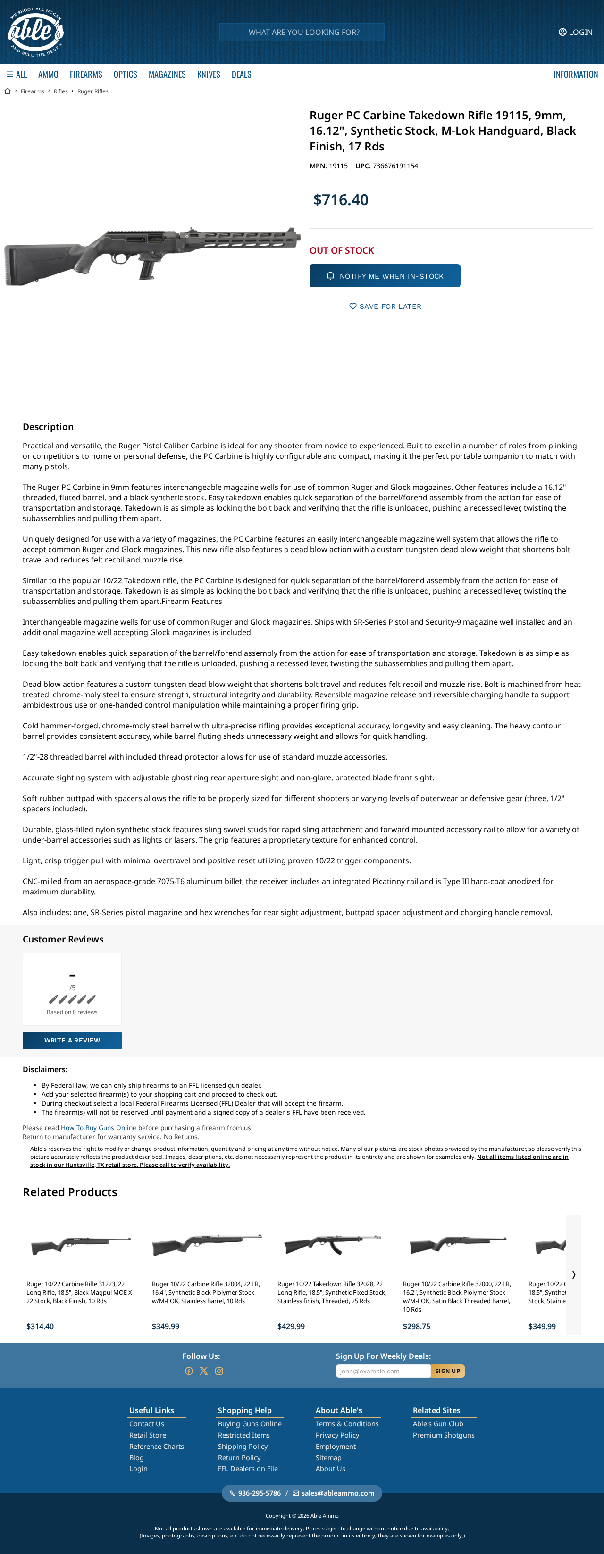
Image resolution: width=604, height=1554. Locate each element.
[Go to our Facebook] (188, 1371)
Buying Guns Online (250, 1423)
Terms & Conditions (347, 1423)
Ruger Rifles (93, 91)
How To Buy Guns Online (98, 1127)
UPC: (364, 165)
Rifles (61, 91)
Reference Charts (156, 1446)
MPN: (319, 165)
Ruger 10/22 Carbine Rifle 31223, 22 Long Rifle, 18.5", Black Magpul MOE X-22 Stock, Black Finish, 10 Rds (80, 1292)
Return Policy (239, 1457)
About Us (330, 1468)
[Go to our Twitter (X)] (203, 1371)
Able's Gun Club (438, 1423)
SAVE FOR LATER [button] (390, 306)
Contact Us (146, 1423)
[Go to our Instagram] (219, 1371)
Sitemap (329, 1457)
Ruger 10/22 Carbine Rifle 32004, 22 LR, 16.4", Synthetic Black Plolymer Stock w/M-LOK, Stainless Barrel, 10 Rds (206, 1292)
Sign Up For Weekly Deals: (383, 1356)
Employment (336, 1446)
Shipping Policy (243, 1446)
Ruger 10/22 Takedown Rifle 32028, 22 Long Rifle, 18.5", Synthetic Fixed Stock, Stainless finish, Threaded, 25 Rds (331, 1292)
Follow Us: (201, 1356)
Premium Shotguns (444, 1434)
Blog (136, 1457)
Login (138, 1468)
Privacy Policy (337, 1434)
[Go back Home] (7, 91)
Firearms (32, 91)
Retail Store (147, 1434)
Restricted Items (244, 1434)
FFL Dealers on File (248, 1468)
